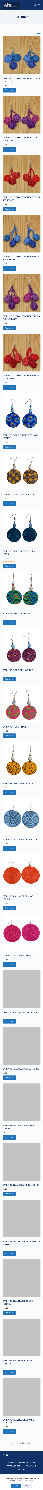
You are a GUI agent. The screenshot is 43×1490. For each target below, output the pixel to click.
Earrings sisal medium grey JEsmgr (21, 1185)
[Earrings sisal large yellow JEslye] (21, 989)
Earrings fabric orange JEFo (18, 670)
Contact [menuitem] (21, 1469)
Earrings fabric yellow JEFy (18, 783)
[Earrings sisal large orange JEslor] (21, 873)
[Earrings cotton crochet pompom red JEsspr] (21, 352)
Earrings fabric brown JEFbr (18, 495)
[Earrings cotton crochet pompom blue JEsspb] (21, 233)
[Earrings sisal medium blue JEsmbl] (21, 1046)
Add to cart (9, 90)
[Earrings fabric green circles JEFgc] (21, 528)
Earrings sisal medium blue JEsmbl (21, 1069)
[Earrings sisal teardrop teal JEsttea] (21, 1337)
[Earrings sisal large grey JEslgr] (21, 816)
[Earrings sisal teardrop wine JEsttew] (21, 1397)
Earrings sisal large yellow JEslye (21, 1012)
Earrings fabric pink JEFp (16, 727)
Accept (16, 1486)
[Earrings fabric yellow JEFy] (21, 760)
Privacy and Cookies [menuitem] (15, 1466)
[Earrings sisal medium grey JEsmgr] (21, 1162)
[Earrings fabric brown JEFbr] (21, 471)
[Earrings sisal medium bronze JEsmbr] (21, 1102)
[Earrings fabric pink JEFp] (21, 704)
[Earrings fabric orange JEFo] (21, 647)
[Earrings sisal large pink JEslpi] (21, 932)
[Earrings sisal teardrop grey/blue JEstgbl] (21, 1218)
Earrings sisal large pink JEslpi (19, 956)
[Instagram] (7, 1455)
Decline (26, 1486)
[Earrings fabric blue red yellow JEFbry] (21, 412)
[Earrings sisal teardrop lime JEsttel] (21, 1278)
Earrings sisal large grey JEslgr (20, 840)
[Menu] (39, 5)
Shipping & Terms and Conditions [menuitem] (21, 1463)
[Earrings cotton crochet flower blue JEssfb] (21, 55)
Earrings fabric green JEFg (17, 613)
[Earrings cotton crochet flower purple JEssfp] (21, 115)
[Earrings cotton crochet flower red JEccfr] (21, 174)
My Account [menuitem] (31, 1466)
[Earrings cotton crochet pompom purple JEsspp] (21, 293)
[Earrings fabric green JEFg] (21, 590)
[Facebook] (3, 1455)
